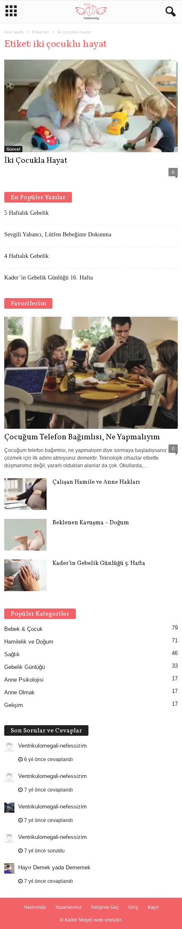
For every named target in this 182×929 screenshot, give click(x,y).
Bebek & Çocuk (23, 629)
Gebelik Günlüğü (24, 667)
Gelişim (13, 705)
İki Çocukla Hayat (35, 160)
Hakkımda (35, 907)
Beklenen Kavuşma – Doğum (90, 523)
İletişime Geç (105, 907)
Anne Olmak (19, 692)
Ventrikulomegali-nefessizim (52, 746)
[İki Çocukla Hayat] (91, 106)
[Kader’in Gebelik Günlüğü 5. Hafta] (25, 575)
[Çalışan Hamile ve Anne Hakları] (25, 494)
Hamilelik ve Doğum (28, 642)
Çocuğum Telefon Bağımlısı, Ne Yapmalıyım (82, 437)
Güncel (13, 149)
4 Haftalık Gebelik (26, 256)
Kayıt (153, 907)
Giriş (133, 907)
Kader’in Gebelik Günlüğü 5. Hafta (98, 563)
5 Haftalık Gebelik (26, 213)
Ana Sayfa (14, 32)
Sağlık (12, 654)
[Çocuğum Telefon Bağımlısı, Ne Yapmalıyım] (91, 373)
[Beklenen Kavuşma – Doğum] (25, 535)
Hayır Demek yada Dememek (54, 867)
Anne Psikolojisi (24, 680)
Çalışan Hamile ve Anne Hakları (96, 482)
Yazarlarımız (68, 907)
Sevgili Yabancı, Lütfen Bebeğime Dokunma (57, 234)
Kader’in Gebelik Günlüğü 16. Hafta (48, 277)
